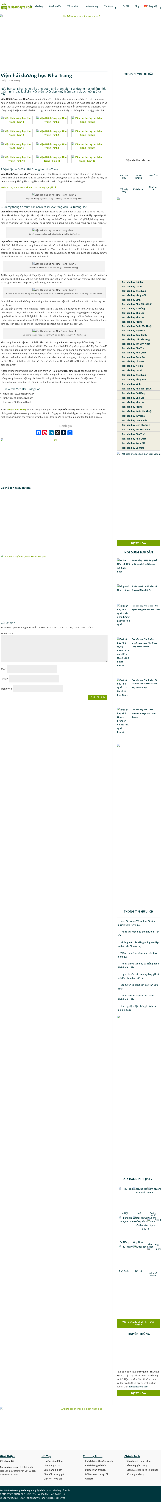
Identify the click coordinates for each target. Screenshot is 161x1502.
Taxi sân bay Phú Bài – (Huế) (136, 304)
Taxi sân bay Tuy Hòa (133, 330)
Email (4, 678)
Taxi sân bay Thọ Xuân (133, 290)
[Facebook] (38, 433)
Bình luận (7, 633)
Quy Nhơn (138, 1242)
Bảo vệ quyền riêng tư (138, 1465)
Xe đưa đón (54, 6)
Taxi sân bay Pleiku (131, 321)
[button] (120, 116)
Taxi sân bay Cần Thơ (133, 348)
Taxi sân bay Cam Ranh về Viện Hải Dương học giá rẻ (28, 187)
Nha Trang (153, 1244)
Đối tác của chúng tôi (96, 1474)
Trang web (6, 688)
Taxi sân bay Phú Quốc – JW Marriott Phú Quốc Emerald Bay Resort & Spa (144, 684)
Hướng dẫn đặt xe (53, 1461)
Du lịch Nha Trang (10, 80)
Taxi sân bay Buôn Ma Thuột (136, 326)
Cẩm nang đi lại (52, 1465)
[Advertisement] (54, 523)
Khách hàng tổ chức (95, 1465)
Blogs (137, 6)
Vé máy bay (91, 6)
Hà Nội (124, 1213)
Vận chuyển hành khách (139, 1461)
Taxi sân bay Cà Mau (132, 361)
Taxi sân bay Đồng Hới (133, 295)
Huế (138, 1213)
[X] (57, 433)
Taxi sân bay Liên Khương (135, 339)
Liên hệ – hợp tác (53, 1478)
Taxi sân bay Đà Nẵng (133, 308)
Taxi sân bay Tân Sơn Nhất (135, 343)
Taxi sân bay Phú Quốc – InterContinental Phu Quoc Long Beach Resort (144, 643)
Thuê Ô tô (153, 175)
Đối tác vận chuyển (95, 1469)
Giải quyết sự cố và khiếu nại (142, 1469)
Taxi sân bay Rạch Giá (133, 356)
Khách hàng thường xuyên (99, 1461)
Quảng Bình (153, 1214)
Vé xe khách (73, 6)
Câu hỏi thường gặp (54, 1474)
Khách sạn (138, 189)
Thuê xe (108, 6)
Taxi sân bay (36, 6)
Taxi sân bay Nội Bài (132, 282)
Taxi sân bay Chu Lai (132, 312)
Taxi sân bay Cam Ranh (134, 334)
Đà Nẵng (124, 1242)
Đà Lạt (138, 1271)
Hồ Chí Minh (153, 1274)
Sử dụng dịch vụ (135, 1474)
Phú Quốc (124, 1271)
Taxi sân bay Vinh (131, 299)
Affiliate (89, 1478)
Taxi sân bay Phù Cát (132, 317)
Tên (4, 669)
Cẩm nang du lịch (53, 1469)
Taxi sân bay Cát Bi (131, 286)
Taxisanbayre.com (138, 1386)
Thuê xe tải (153, 188)
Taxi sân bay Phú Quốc (133, 352)
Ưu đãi (125, 6)
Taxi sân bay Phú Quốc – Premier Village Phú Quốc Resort (144, 713)
